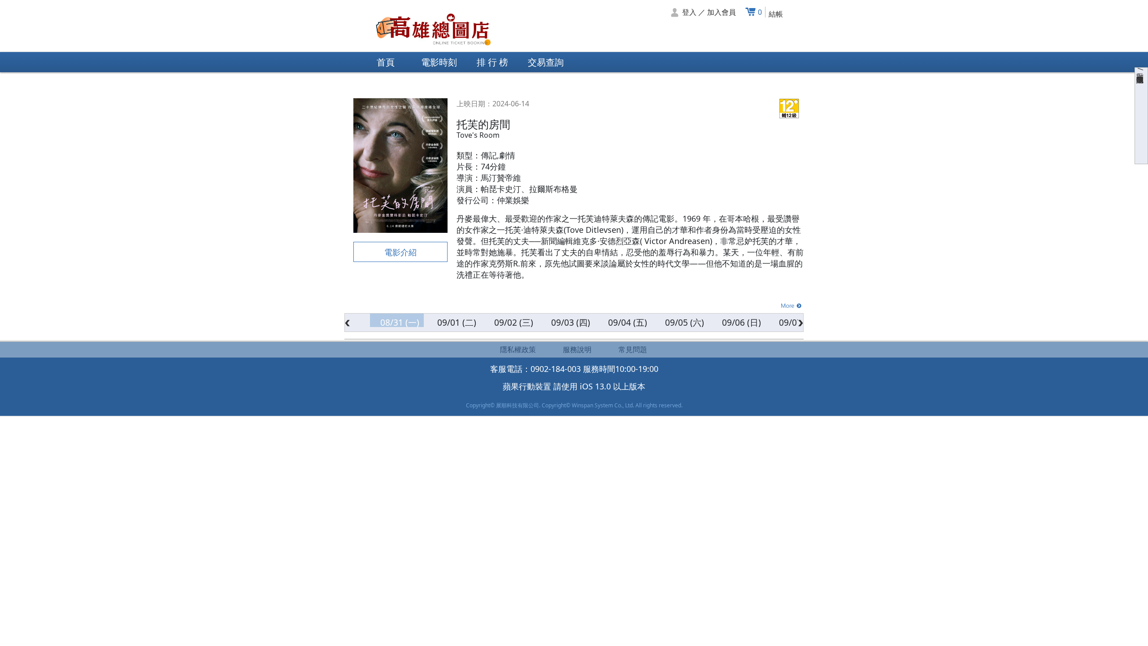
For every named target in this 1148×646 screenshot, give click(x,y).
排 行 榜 (492, 62)
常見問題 (632, 349)
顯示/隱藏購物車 (1140, 69)
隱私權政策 (518, 349)
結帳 (776, 14)
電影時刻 (439, 62)
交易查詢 (546, 62)
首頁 (386, 62)
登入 (689, 12)
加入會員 (721, 12)
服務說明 (577, 349)
